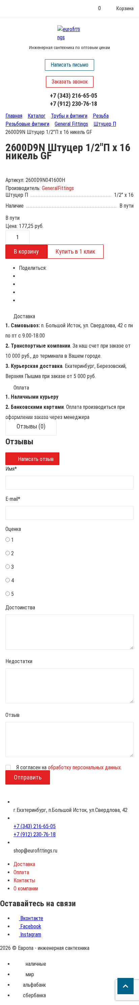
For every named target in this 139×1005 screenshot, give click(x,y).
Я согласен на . (69, 767)
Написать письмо (69, 65)
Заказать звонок (70, 81)
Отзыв (12, 715)
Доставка (24, 864)
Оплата (21, 872)
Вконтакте (31, 918)
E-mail (12, 499)
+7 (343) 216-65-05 (73, 95)
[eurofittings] (70, 33)
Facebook (30, 926)
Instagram (30, 934)
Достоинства (20, 607)
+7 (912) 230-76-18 (73, 103)
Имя (11, 469)
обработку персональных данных (84, 767)
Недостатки (18, 661)
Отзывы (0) (31, 426)
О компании (25, 888)
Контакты (24, 880)
